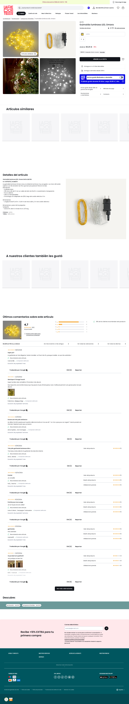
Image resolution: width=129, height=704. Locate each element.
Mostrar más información (64, 665)
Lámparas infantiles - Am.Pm (32, 605)
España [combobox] (121, 689)
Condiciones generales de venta (11, 689)
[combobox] (56, 344)
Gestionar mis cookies (69, 689)
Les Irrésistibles (82, 13)
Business (94, 13)
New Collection (46, 13)
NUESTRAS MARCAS (104, 653)
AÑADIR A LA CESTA (100, 59)
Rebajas (58, 13)
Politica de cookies (26, 689)
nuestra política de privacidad (74, 639)
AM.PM (82, 22)
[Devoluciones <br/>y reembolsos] (101, 94)
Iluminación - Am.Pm (13, 605)
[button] (123, 8)
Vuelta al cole (32, 13)
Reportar (78, 370)
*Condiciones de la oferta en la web (53, 689)
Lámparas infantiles (27, 19)
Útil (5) (69, 582)
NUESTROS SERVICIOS (44, 653)
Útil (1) (69, 439)
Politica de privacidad (38, 689)
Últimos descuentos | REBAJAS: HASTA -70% (54, 2)
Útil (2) (69, 410)
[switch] (105, 78)
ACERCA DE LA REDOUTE (75, 653)
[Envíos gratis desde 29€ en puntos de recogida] (101, 89)
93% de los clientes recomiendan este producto (110, 321)
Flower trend (69, 13)
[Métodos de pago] (123, 89)
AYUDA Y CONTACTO (13, 653)
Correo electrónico (71, 625)
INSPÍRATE (41, 657)
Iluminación (15, 19)
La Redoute (6, 19)
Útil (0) (69, 370)
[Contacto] (123, 94)
